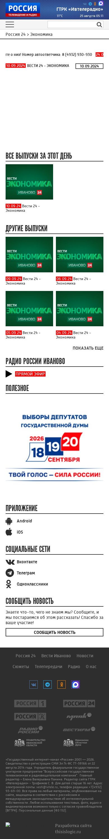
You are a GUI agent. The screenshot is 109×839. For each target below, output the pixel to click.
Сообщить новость (54, 632)
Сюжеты (21, 666)
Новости (85, 655)
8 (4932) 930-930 (75, 54)
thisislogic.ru (68, 831)
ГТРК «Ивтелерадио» (79, 9)
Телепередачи (48, 666)
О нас (91, 666)
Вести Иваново (56, 655)
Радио (74, 666)
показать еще (88, 348)
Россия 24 (26, 655)
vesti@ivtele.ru (47, 787)
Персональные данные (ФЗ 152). (43, 810)
